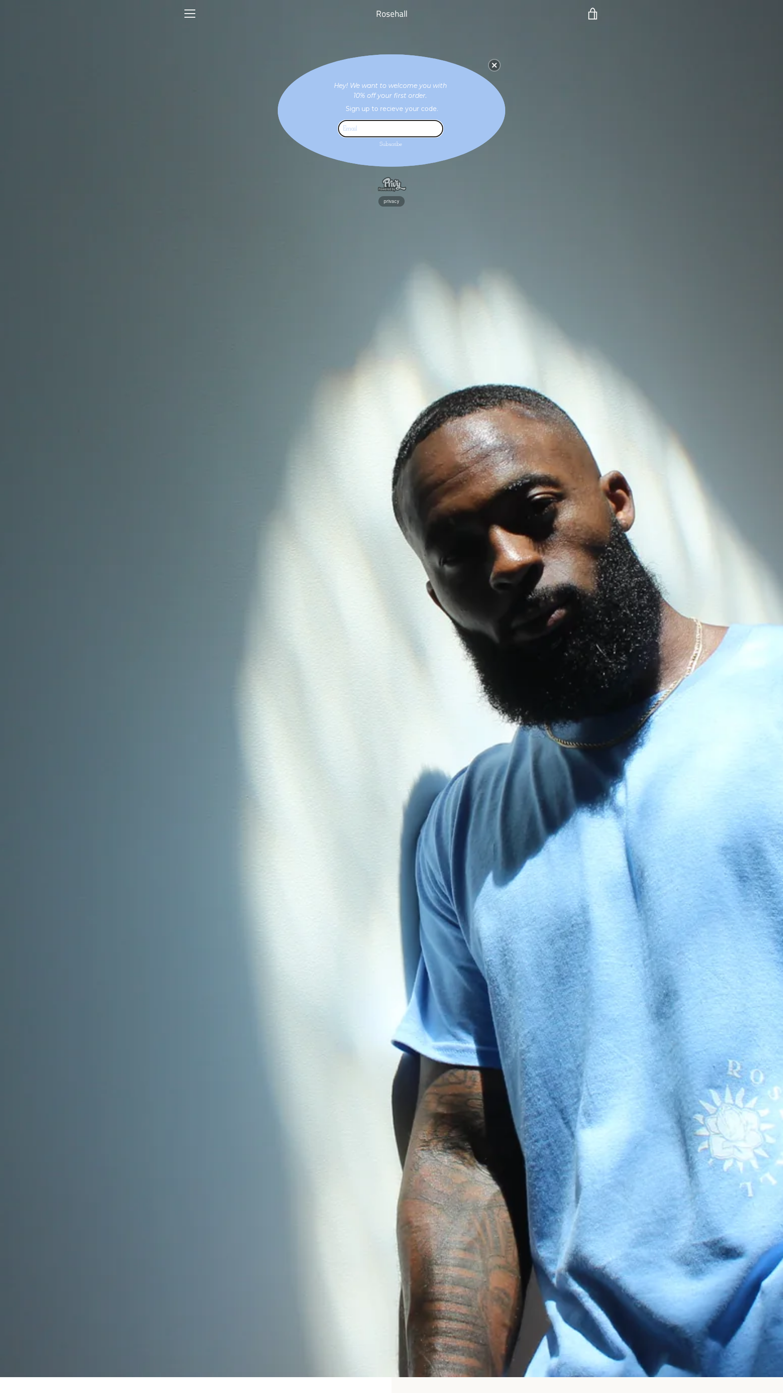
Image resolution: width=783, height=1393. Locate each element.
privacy (391, 201)
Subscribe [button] (391, 144)
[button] (494, 65)
